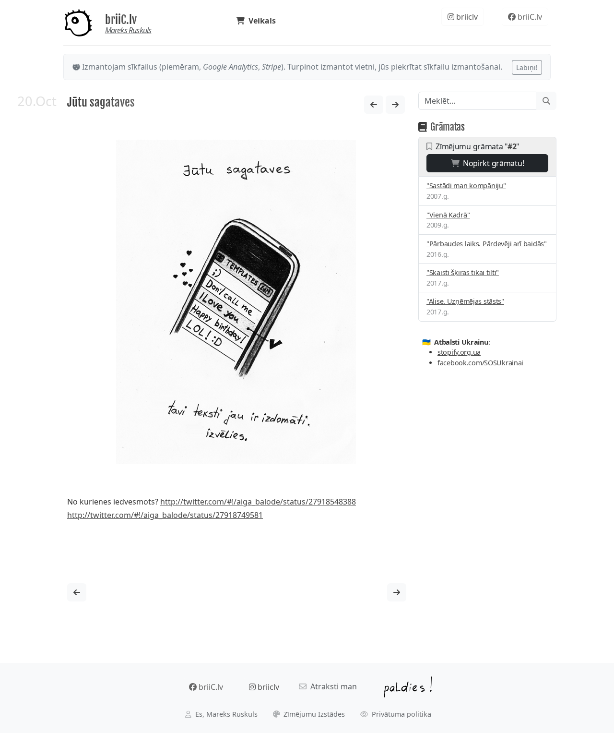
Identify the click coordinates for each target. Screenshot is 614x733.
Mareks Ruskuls (128, 30)
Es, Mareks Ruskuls (225, 714)
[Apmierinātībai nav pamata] (373, 105)
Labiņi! (527, 67)
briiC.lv (121, 19)
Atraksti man (332, 686)
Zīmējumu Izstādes (313, 714)
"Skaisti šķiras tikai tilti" (462, 272)
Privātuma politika (400, 714)
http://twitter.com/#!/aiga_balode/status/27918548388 (258, 501)
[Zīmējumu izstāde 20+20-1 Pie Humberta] (395, 105)
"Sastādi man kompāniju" (466, 185)
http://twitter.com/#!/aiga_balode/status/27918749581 (165, 515)
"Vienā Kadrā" (448, 214)
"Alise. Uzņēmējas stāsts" (465, 301)
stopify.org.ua (459, 352)
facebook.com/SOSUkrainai (480, 362)
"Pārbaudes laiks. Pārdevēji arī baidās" (486, 243)
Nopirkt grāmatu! (491, 163)
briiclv (466, 17)
